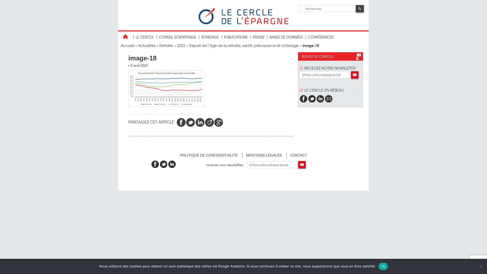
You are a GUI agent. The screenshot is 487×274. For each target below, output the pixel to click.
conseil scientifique (177, 37)
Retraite (166, 45)
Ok (383, 266)
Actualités (146, 45)
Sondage (210, 37)
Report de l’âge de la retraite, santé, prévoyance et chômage (244, 45)
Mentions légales (264, 155)
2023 (181, 45)
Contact (298, 155)
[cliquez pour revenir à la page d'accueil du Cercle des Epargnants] (243, 23)
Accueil (127, 45)
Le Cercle (145, 37)
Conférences (321, 37)
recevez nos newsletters (226, 164)
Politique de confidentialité (209, 155)
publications (236, 37)
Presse (259, 37)
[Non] (480, 266)
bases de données (286, 37)
